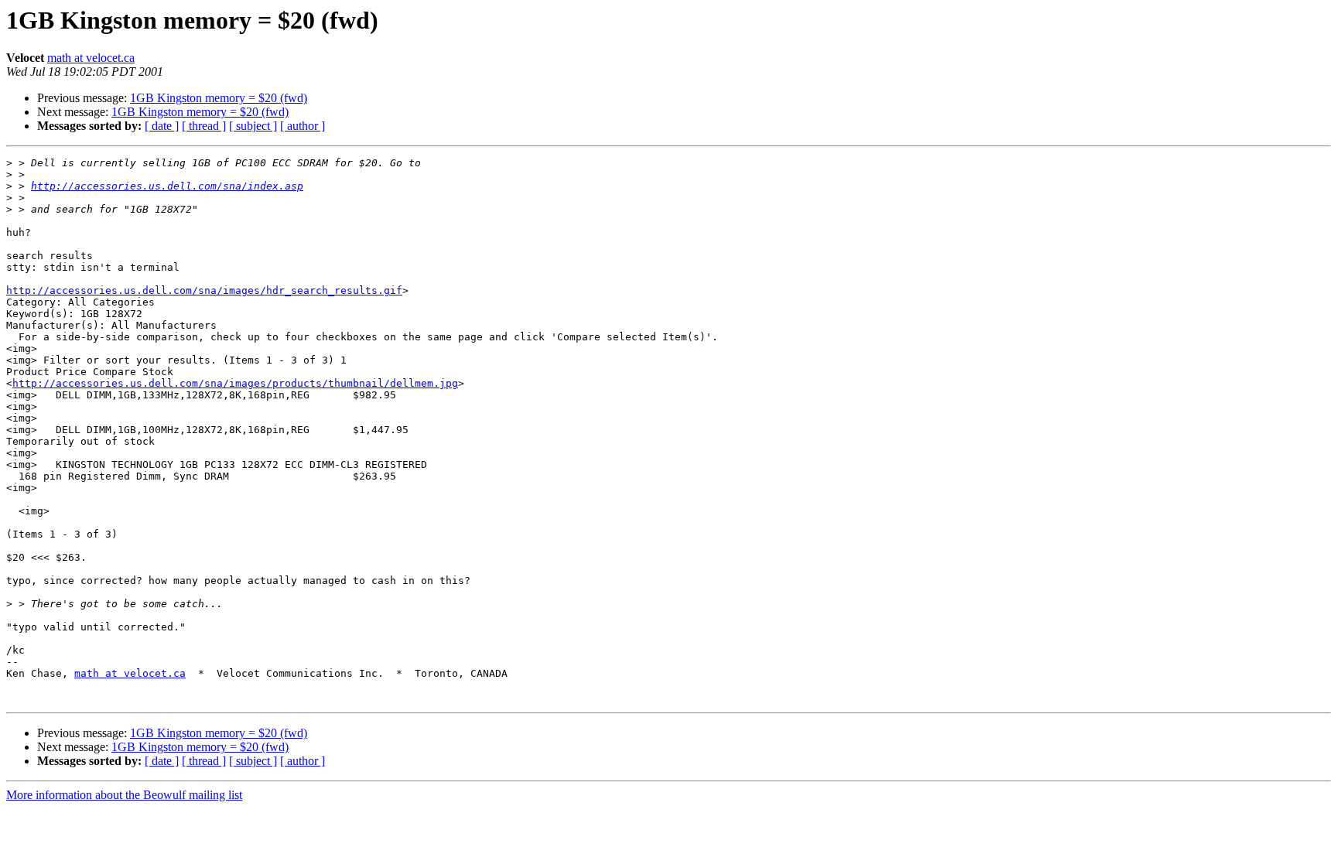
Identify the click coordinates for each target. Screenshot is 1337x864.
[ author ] (302, 125)
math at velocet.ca (91, 57)
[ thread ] (204, 125)
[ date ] (162, 125)
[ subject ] (253, 125)
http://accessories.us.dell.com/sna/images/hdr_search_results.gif (204, 290)
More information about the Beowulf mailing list (124, 794)
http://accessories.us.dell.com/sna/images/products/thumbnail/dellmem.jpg (235, 383)
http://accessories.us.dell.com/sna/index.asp (167, 186)
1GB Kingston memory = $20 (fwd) (218, 97)
